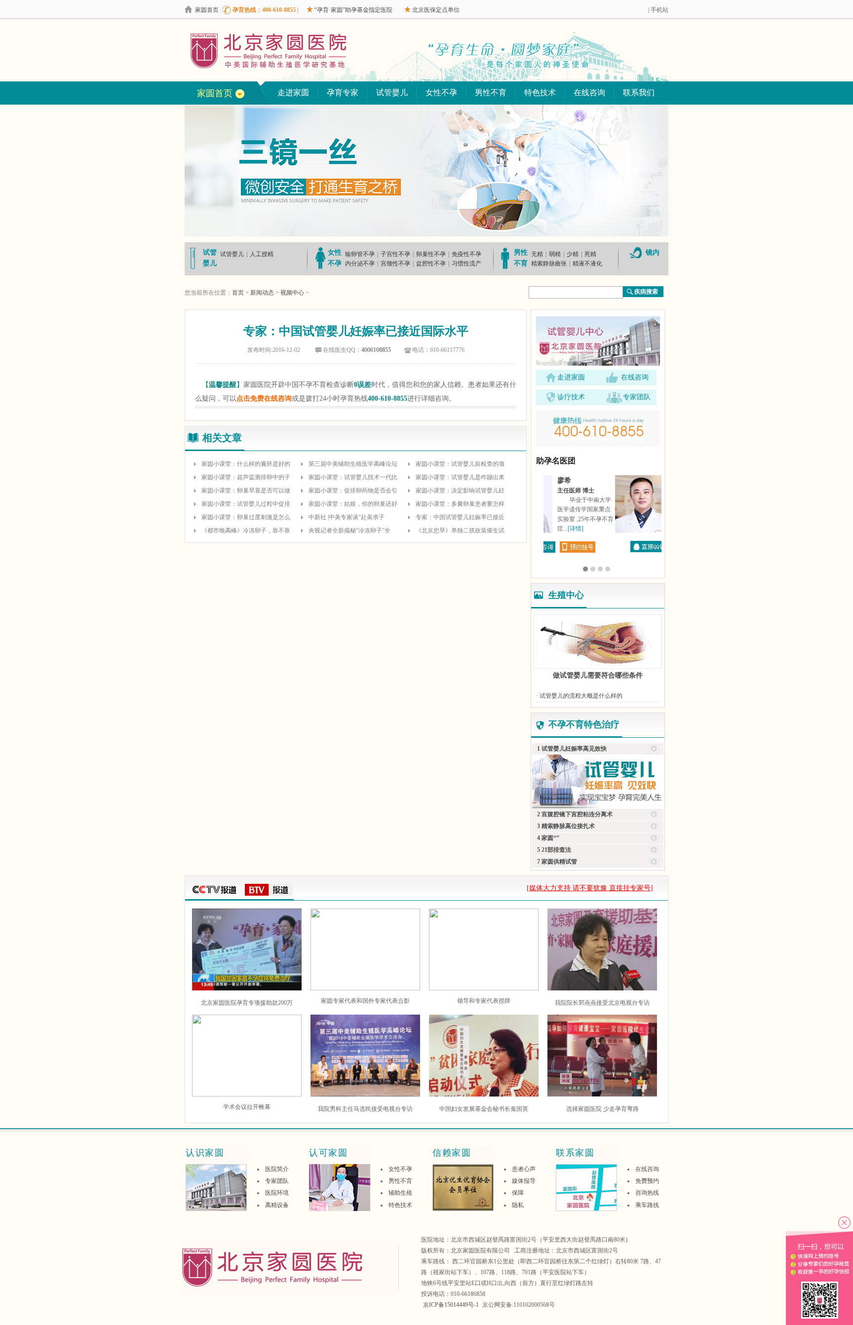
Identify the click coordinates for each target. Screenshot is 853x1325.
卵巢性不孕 (431, 254)
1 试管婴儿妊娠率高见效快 (572, 748)
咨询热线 (647, 1192)
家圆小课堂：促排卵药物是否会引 (353, 490)
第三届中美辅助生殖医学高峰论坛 (353, 463)
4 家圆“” (548, 837)
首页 (238, 292)
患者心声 (524, 1169)
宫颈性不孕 (395, 263)
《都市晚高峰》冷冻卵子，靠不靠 (245, 530)
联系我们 (639, 92)
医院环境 (277, 1192)
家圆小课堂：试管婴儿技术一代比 (353, 477)
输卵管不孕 (360, 254)
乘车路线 (647, 1205)
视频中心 (292, 292)
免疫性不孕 (466, 254)
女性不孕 (441, 92)
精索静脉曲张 (549, 263)
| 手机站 (658, 9)
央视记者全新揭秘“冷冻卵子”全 (349, 530)
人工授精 (261, 254)
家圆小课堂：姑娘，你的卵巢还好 (353, 503)
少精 (573, 254)
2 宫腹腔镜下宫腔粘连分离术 (575, 814)
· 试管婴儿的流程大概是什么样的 (579, 695)
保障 (518, 1192)
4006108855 (376, 349)
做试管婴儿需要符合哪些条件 (598, 675)
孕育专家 (342, 92)
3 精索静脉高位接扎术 (566, 826)
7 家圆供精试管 (557, 861)
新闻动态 (262, 292)
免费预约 (647, 1180)
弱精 (555, 254)
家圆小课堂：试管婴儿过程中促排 (245, 503)
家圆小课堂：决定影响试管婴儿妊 (460, 490)
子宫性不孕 (395, 254)
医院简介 (277, 1169)
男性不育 (490, 92)
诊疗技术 (571, 397)
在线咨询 (589, 92)
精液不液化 (587, 263)
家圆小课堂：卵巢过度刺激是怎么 (245, 517)
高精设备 (277, 1205)
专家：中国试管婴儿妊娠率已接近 (460, 517)
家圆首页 (207, 9)
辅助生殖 (400, 1192)
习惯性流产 (466, 263)
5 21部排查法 (554, 849)
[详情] (622, 528)
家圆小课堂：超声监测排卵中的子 (245, 477)
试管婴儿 (392, 92)
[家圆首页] (289, 50)
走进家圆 (293, 92)
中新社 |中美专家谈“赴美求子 (347, 517)
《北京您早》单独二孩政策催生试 (460, 530)
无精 (537, 254)
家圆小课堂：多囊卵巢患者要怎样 (460, 503)
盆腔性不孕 (431, 263)
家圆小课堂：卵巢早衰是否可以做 (245, 490)
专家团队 (637, 397)
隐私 (518, 1205)
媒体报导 (524, 1180)
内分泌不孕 (360, 263)
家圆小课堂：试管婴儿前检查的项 (460, 463)
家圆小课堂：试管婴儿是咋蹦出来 (460, 477)
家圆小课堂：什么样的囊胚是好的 (245, 463)
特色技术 (540, 92)
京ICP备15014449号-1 (451, 1304)
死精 (590, 254)
